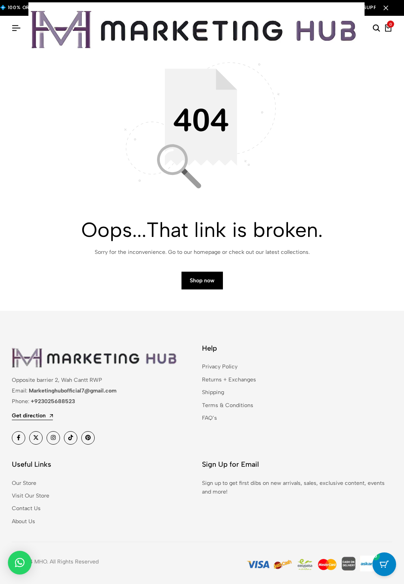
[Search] (376, 28)
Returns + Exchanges (229, 379)
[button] (20, 563)
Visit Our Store (30, 495)
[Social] (18, 438)
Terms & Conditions (227, 405)
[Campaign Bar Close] (390, 8)
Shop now (202, 280)
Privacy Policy (220, 366)
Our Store (24, 483)
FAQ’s (209, 418)
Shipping (213, 392)
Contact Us (26, 508)
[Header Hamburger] (16, 28)
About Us (23, 521)
